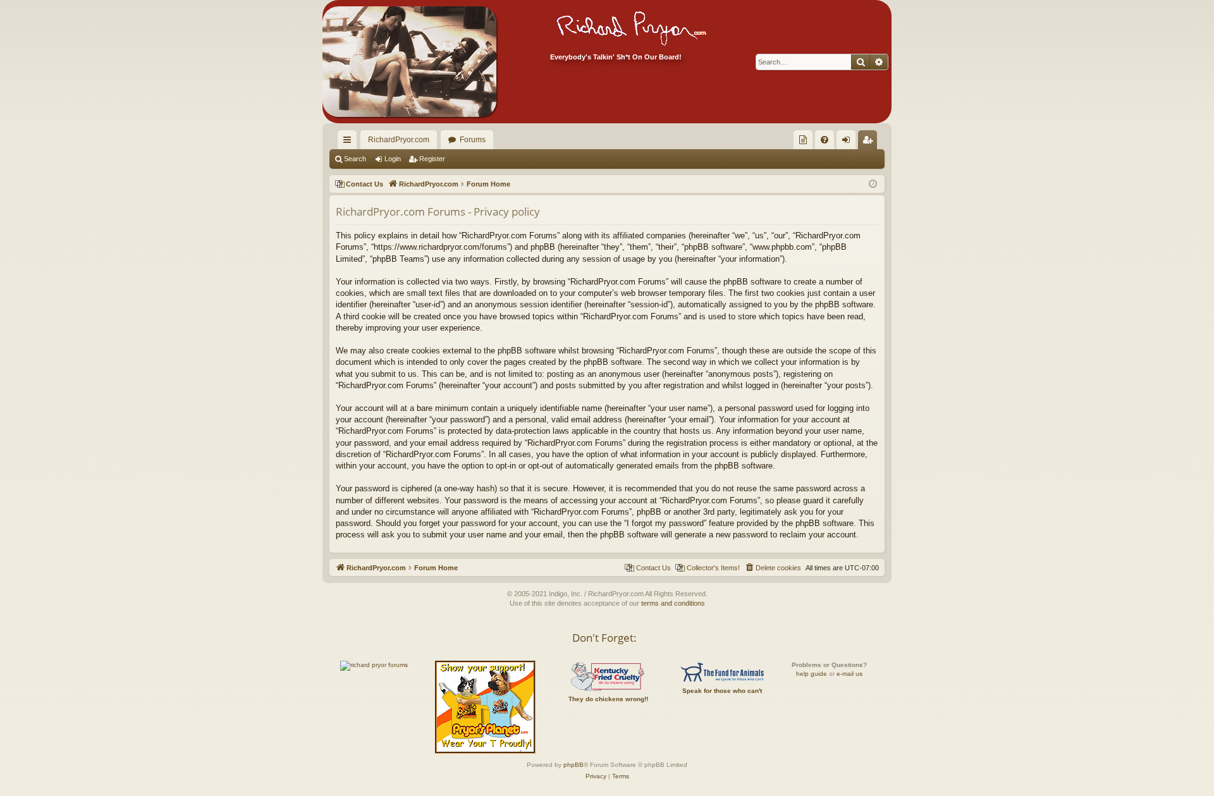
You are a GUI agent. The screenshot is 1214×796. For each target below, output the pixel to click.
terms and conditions (673, 603)
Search (355, 158)
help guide (811, 673)
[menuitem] (803, 139)
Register (432, 158)
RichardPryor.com (398, 139)
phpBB (573, 764)
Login (392, 158)
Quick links (350, 142)
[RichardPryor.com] (409, 61)
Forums (473, 139)
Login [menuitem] (848, 142)
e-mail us (849, 673)
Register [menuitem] (870, 142)
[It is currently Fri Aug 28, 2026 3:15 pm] (873, 184)
